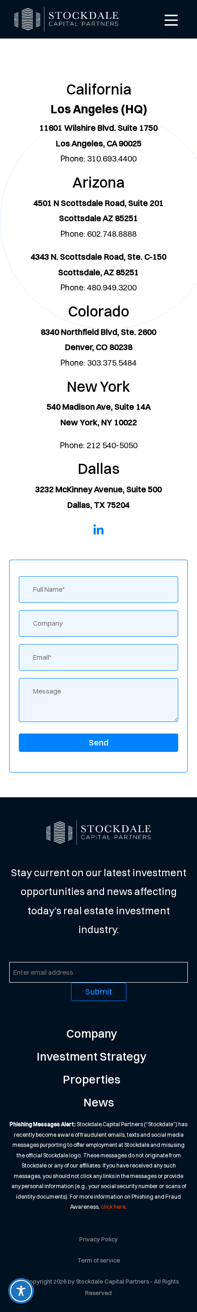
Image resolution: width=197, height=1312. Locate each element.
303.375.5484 (112, 362)
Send (99, 742)
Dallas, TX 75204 (98, 505)
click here (113, 1206)
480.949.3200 (112, 287)
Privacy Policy (98, 1239)
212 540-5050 (112, 445)
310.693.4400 (112, 158)
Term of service (98, 1260)
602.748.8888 (112, 233)
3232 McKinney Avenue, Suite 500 (98, 489)
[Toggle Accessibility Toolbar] (21, 1291)
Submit (98, 991)
